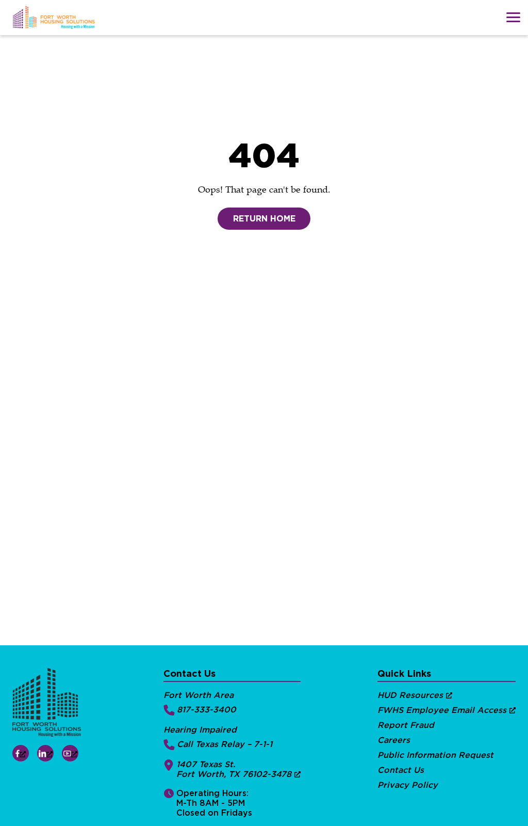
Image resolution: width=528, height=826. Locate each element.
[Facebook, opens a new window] (20, 753)
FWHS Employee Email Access (441, 710)
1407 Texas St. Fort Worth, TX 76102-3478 (233, 769)
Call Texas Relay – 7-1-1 (224, 744)
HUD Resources (410, 695)
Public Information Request (435, 755)
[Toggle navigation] (513, 17)
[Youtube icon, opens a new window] (70, 753)
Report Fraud (405, 725)
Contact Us (400, 770)
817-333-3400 (206, 709)
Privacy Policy (407, 785)
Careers (393, 740)
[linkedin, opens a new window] (45, 753)
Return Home (264, 219)
